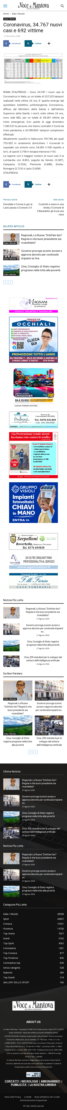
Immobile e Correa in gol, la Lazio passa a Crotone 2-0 (17, 206)
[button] (5, 6)
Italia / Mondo (18, 13)
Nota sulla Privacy (13, 1097)
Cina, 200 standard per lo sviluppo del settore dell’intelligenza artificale (49, 741)
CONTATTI (12, 1081)
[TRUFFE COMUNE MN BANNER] (33, 477)
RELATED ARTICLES (13, 226)
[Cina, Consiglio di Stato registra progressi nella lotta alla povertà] (11, 270)
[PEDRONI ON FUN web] (33, 427)
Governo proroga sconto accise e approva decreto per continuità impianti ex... (43, 628)
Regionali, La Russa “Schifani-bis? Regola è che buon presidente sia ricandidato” (41, 239)
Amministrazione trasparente (33, 1100)
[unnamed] (33, 568)
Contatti (27, 1097)
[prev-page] (5, 282)
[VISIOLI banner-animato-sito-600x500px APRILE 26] (33, 522)
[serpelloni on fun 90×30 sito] (33, 548)
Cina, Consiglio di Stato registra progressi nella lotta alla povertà (17, 741)
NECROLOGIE (29, 1081)
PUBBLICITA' (19, 1084)
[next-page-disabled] (10, 282)
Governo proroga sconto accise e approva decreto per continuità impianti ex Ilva (41, 254)
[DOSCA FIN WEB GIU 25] (33, 361)
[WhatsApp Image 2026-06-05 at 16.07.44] (33, 406)
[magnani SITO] (33, 311)
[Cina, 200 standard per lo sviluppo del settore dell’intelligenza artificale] (11, 661)
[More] (49, 43)
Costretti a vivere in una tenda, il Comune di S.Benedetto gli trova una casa (50, 209)
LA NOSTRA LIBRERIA (43, 1084)
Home (6, 13)
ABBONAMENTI (50, 1081)
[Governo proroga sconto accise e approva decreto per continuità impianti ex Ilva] (11, 254)
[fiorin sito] (33, 587)
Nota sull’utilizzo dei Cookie (47, 1097)
